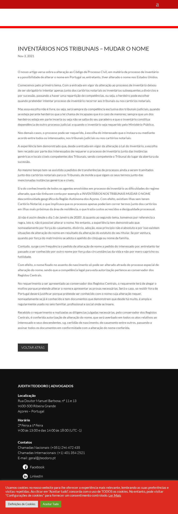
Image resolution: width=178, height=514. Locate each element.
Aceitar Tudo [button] (51, 504)
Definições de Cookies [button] (21, 504)
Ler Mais (115, 495)
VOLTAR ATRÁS (32, 347)
